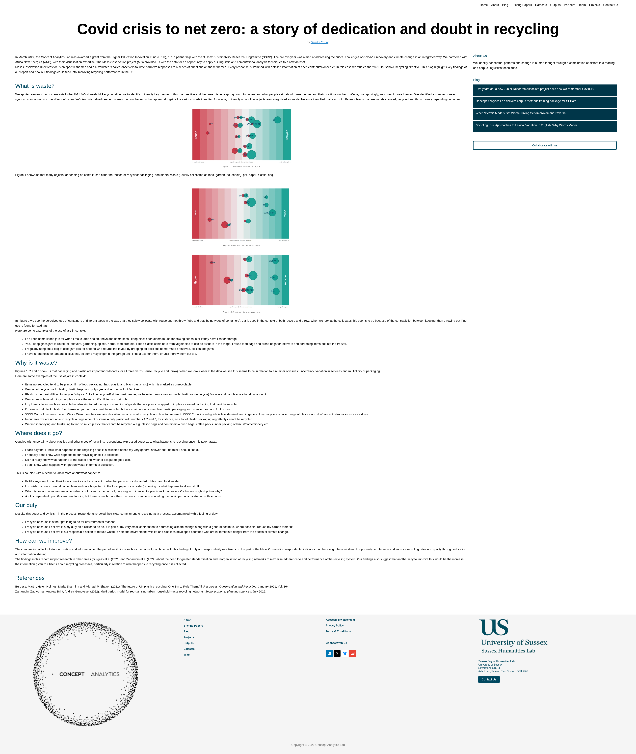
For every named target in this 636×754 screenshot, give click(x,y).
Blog (505, 5)
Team (582, 5)
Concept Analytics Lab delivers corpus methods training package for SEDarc (526, 101)
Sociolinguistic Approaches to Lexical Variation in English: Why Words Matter (526, 125)
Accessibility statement (340, 619)
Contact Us (610, 5)
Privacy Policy (335, 625)
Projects (594, 5)
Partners (569, 5)
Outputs (555, 5)
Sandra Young (320, 42)
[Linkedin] (329, 653)
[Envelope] (352, 653)
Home (484, 5)
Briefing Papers (521, 5)
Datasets (541, 5)
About (495, 5)
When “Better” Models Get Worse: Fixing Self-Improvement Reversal (521, 113)
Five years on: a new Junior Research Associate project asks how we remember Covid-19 (535, 89)
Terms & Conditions (338, 631)
